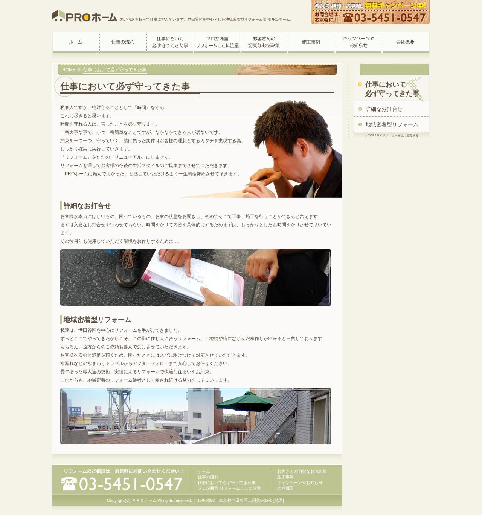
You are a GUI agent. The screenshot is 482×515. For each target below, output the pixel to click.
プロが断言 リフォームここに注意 (229, 488)
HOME (69, 69)
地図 (279, 500)
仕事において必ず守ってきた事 (227, 482)
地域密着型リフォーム (392, 124)
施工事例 (285, 477)
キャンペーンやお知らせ (300, 482)
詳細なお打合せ (384, 109)
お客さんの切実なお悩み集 (302, 471)
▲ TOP (369, 135)
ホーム (204, 471)
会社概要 (285, 488)
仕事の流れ (208, 477)
